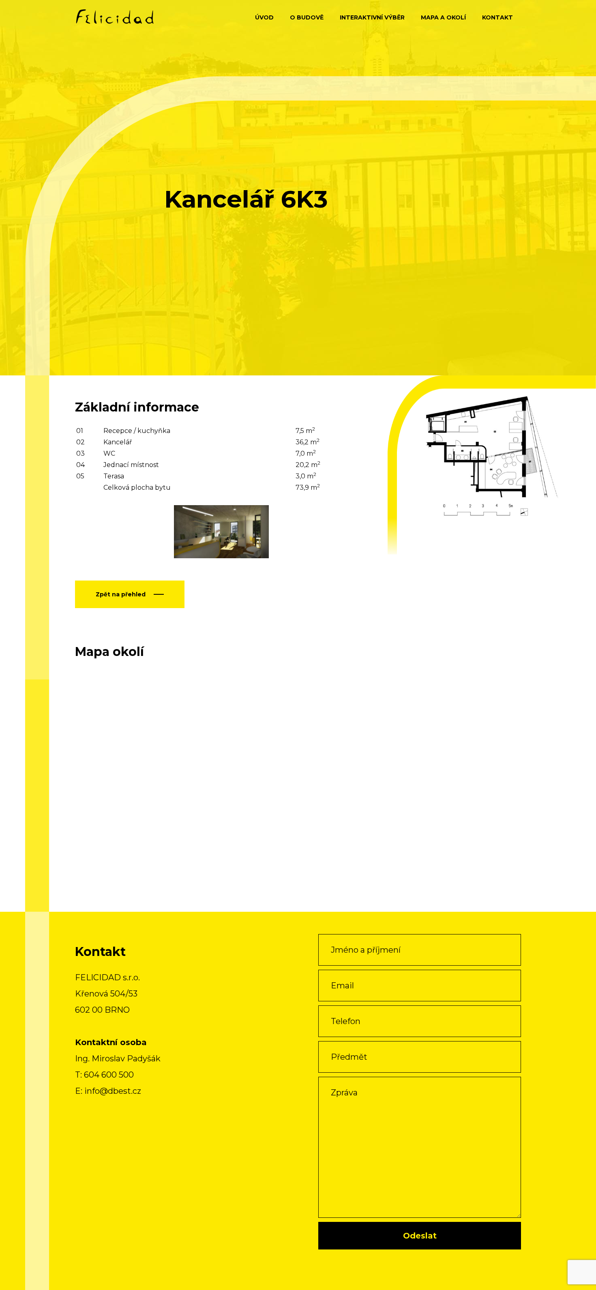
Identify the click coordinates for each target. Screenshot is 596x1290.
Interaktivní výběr (372, 17)
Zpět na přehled (121, 594)
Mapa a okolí (443, 17)
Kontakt (497, 17)
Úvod (264, 17)
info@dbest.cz (112, 1091)
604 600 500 (109, 1075)
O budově (307, 17)
